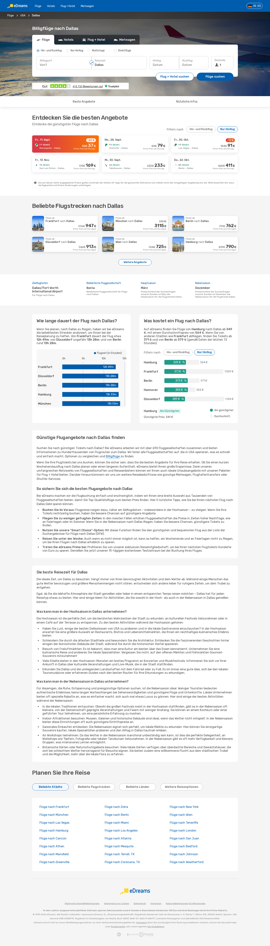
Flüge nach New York (184, 807)
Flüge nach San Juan (184, 838)
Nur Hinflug (227, 129)
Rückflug (187, 60)
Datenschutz (140, 903)
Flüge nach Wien (181, 814)
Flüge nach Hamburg (53, 830)
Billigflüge (113, 456)
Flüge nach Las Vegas (54, 822)
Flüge (38, 6)
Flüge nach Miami (117, 822)
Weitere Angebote (135, 262)
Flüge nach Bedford (183, 846)
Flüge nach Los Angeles (121, 830)
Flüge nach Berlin (117, 814)
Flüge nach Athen (51, 846)
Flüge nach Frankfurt (54, 807)
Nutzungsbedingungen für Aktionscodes (185, 903)
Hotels (51, 6)
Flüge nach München (54, 814)
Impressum (155, 903)
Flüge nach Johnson (184, 854)
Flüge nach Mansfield (54, 854)
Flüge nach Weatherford (187, 862)
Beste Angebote (84, 101)
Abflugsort (46, 60)
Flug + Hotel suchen (174, 76)
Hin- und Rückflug (201, 129)
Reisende (220, 60)
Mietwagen (87, 6)
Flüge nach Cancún (52, 838)
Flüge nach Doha (116, 807)
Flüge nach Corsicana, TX (122, 862)
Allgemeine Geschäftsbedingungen (82, 903)
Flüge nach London (183, 830)
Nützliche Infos (186, 101)
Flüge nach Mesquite (119, 846)
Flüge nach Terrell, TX (119, 854)
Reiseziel (100, 60)
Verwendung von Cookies (116, 903)
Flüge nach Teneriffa (184, 822)
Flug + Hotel (68, 6)
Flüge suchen (215, 76)
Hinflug (157, 60)
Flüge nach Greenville (54, 862)
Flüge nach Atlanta (118, 838)
